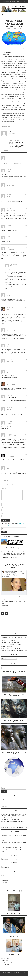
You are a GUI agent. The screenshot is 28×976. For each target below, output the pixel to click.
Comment (4, 489)
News (13, 126)
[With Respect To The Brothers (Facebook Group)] (14, 708)
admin (15, 28)
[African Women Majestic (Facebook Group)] (14, 684)
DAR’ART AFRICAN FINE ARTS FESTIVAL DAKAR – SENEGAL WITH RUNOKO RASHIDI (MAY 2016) (19, 145)
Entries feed (3, 802)
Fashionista (11, 974)
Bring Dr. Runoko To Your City (9, 1)
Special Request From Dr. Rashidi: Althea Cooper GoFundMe (14, 650)
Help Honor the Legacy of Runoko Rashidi (10, 642)
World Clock (10, 784)
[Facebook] (6, 613)
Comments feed (4, 804)
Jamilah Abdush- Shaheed (12, 397)
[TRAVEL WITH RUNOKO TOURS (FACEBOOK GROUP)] (14, 767)
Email (3, 508)
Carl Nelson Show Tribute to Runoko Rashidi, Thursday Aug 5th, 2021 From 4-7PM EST (13, 846)
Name (3, 502)
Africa (4, 126)
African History (9, 126)
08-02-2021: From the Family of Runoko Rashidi (11, 648)
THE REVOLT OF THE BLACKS (9, 145)
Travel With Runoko (21, 1)
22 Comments (20, 28)
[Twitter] (2, 613)
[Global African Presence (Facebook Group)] (14, 737)
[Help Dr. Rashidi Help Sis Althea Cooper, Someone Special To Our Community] (14, 582)
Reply (26, 157)
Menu (2, 15)
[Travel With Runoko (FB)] (14, 902)
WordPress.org (4, 806)
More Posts (12, 133)
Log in (2, 799)
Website (3, 513)
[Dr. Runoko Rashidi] (14, 8)
